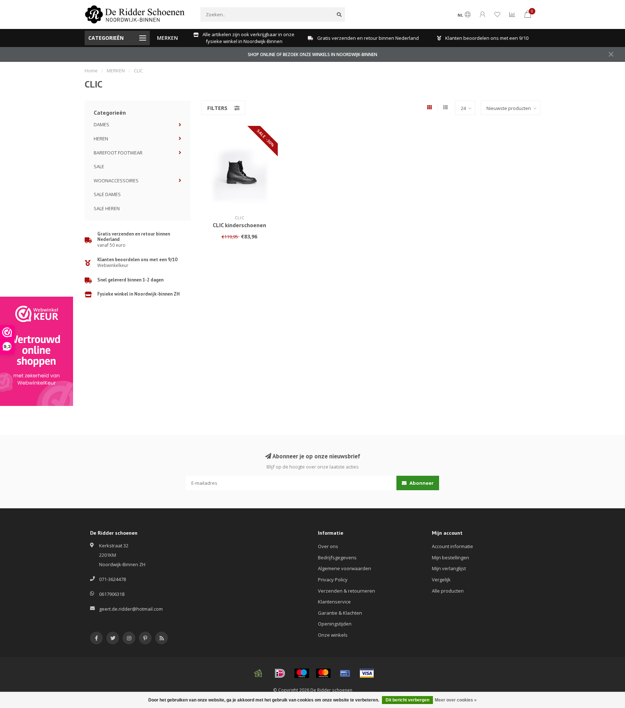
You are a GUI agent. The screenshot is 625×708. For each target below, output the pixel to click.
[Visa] (367, 673)
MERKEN (167, 37)
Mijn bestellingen (450, 557)
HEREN (101, 138)
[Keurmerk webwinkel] (36, 351)
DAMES (101, 124)
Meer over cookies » (456, 700)
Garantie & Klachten (340, 613)
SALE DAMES (107, 194)
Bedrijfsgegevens (337, 557)
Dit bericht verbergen (407, 700)
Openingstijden (335, 623)
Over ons (328, 546)
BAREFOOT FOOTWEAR (118, 152)
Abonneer (421, 483)
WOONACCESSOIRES (116, 180)
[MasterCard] (323, 673)
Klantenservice (334, 601)
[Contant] (258, 673)
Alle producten (448, 591)
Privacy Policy (333, 579)
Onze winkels (333, 635)
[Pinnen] (345, 673)
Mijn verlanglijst (449, 568)
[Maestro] (302, 673)
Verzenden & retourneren (346, 591)
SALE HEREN (107, 208)
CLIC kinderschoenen (239, 225)
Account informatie (452, 546)
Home (91, 70)
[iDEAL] (280, 673)
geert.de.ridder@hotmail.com (131, 609)
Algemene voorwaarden (344, 568)
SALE (99, 166)
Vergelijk (441, 579)
